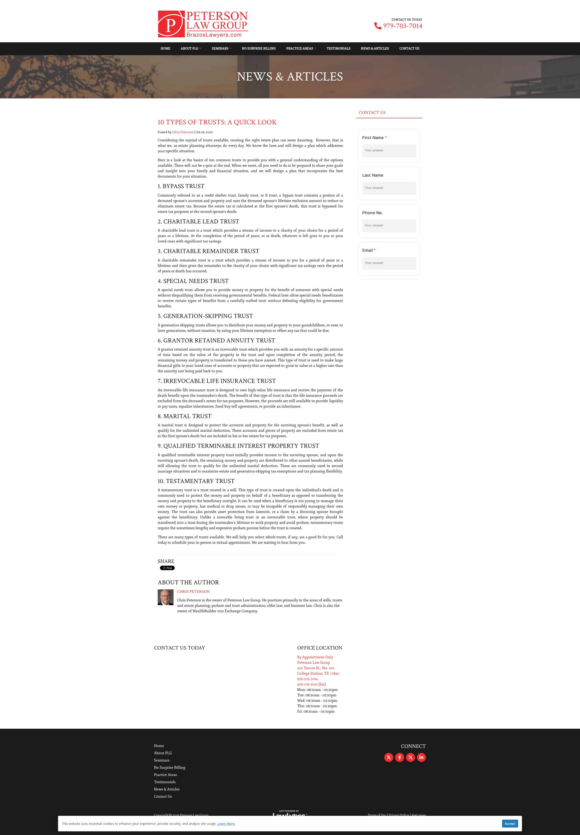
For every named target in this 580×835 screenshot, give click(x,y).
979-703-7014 (402, 26)
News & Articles (375, 48)
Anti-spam (419, 815)
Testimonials (338, 48)
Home (165, 48)
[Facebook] (399, 757)
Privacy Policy (399, 815)
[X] (388, 757)
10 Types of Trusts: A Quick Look (217, 122)
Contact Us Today (179, 647)
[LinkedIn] (421, 757)
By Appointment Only (315, 657)
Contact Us (409, 48)
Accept (510, 823)
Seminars (220, 48)
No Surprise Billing (259, 48)
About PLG (189, 48)
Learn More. (226, 823)
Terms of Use (377, 815)
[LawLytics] (290, 815)
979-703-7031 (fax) (311, 684)
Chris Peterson (182, 132)
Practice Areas (299, 48)
